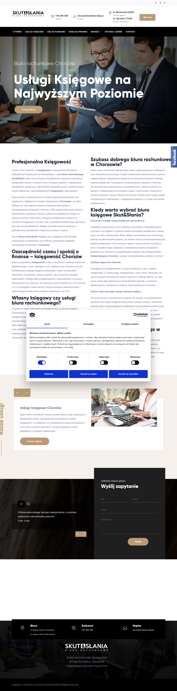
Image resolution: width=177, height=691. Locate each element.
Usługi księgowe (34, 32)
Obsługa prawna (78, 32)
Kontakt (130, 32)
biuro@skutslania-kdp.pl (143, 630)
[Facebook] (155, 3)
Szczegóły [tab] (89, 324)
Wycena (147, 17)
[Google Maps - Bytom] (160, 3)
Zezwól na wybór (88, 374)
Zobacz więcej (34, 441)
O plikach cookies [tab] (130, 324)
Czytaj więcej (28, 109)
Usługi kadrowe (56, 32)
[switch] (73, 362)
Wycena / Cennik (113, 32)
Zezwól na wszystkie (128, 374)
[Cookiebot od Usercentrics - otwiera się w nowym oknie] (135, 315)
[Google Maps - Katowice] (164, 3)
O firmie (17, 32)
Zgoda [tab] (47, 324)
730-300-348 (87, 630)
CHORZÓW (98, 662)
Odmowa (48, 374)
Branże (95, 32)
